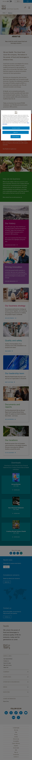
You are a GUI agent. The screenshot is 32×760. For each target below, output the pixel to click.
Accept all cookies (16, 128)
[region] (16, 125)
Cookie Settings (15, 136)
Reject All (16, 132)
